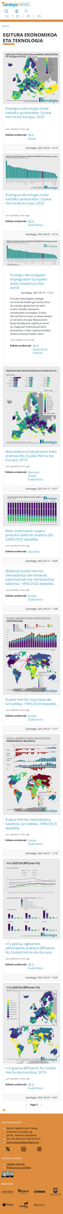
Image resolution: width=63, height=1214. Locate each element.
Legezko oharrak (15, 1164)
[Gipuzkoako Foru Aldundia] (55, 1192)
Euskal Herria (35, 224)
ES (17, 16)
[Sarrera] (17, 4)
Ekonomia (33, 472)
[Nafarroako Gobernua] (39, 1205)
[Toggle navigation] (26, 11)
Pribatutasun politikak (18, 1167)
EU (7, 16)
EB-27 (31, 134)
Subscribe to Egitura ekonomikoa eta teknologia (4, 1110)
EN (39, 16)
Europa (32, 138)
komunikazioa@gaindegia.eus (22, 1142)
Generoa (37, 352)
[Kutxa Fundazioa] (7, 1205)
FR (28, 16)
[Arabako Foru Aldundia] (7, 1191)
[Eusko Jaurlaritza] (39, 1192)
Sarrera (5, 25)
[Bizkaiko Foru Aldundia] (23, 1192)
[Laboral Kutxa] (23, 1204)
